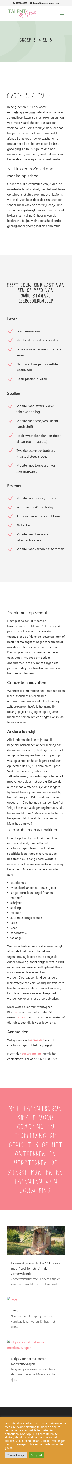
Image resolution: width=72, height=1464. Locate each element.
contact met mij (32, 1053)
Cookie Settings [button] (15, 1455)
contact (20, 1017)
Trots (14, 1311)
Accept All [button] (36, 1455)
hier (15, 1012)
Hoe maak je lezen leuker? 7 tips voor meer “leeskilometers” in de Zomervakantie (36, 1268)
